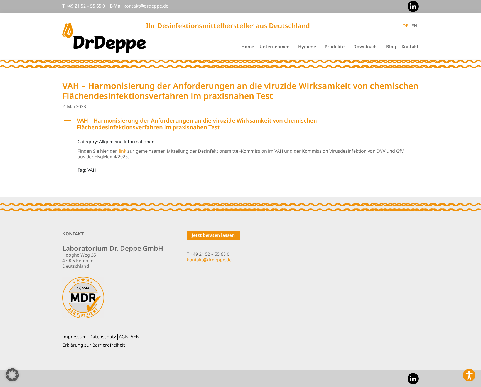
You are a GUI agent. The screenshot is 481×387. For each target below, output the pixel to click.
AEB (135, 337)
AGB (123, 337)
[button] (240, 124)
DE (405, 26)
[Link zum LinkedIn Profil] (412, 6)
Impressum (74, 337)
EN (414, 26)
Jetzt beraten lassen (213, 235)
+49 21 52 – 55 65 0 (85, 6)
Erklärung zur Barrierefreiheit (93, 345)
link (122, 151)
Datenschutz (102, 337)
